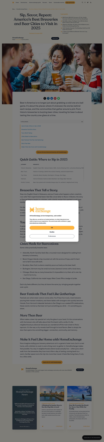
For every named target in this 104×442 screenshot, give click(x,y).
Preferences (52, 236)
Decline (52, 232)
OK (52, 227)
